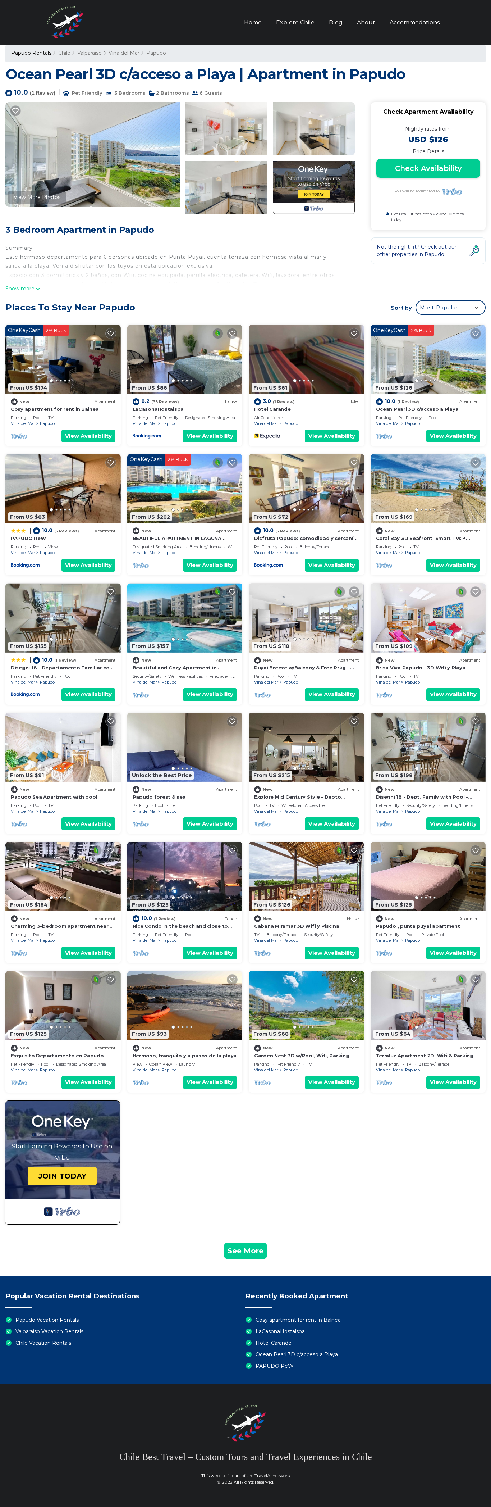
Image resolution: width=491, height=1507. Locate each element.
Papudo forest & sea (159, 797)
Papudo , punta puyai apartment (418, 926)
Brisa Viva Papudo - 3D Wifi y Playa (420, 668)
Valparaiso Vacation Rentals (49, 1331)
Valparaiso (89, 53)
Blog (336, 22)
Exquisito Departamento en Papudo (57, 1055)
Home (253, 22)
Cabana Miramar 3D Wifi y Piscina (296, 926)
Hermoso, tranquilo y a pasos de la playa (185, 1055)
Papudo (156, 53)
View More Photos (37, 197)
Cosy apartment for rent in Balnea (54, 409)
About (366, 22)
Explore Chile (295, 22)
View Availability (88, 435)
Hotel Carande (272, 409)
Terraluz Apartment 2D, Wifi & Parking (424, 1055)
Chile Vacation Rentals (43, 1343)
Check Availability (428, 168)
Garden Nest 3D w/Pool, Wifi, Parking (301, 1055)
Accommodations (415, 22)
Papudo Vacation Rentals (47, 1320)
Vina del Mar (124, 53)
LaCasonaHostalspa (158, 409)
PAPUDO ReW (28, 538)
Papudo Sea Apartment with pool (54, 797)
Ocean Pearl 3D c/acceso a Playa (417, 409)
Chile (64, 53)
